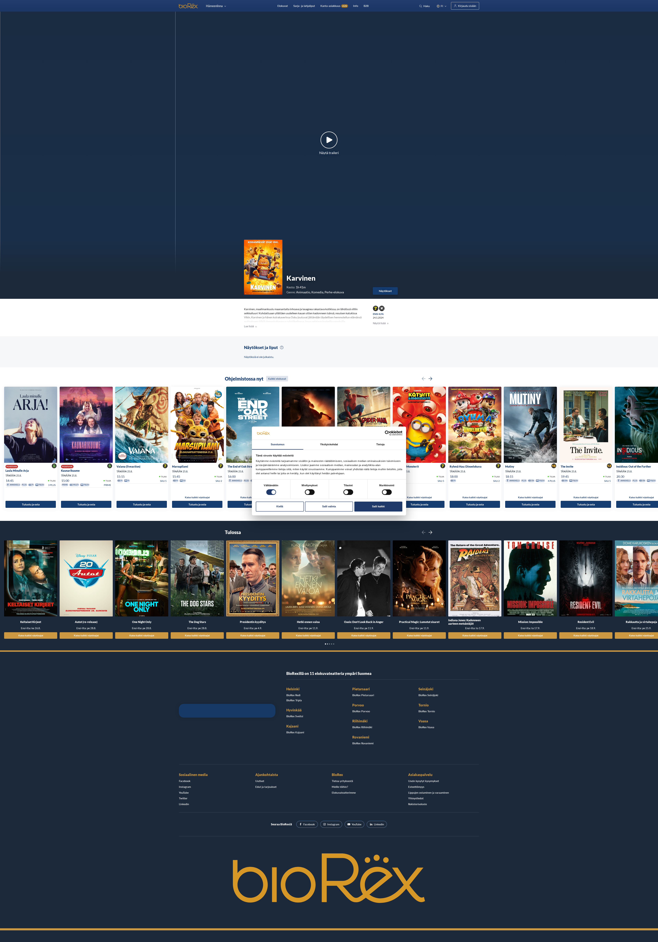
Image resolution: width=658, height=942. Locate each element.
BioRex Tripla (294, 700)
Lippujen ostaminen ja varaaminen (428, 792)
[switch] (310, 492)
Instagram (185, 786)
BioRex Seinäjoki (428, 695)
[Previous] (423, 378)
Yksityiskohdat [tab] (329, 444)
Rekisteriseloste (417, 804)
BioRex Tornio (426, 711)
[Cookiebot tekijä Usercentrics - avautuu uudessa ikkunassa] (387, 433)
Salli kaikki (378, 506)
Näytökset (385, 290)
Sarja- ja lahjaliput (304, 5)
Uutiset (259, 780)
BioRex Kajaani (295, 732)
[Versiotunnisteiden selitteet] (281, 347)
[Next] (430, 378)
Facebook (184, 780)
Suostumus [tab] (278, 444)
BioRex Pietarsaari (363, 695)
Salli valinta (329, 506)
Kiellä (279, 506)
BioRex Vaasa (426, 727)
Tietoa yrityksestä (342, 780)
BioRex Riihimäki (362, 727)
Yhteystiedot (416, 798)
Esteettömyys (416, 786)
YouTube (184, 792)
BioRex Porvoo (361, 711)
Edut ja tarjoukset (266, 786)
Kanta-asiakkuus (333, 5)
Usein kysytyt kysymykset (423, 780)
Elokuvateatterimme (344, 792)
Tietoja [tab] (380, 444)
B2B (366, 5)
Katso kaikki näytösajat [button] (197, 497)
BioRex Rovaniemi (363, 743)
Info (355, 5)
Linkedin (184, 804)
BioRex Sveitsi (294, 716)
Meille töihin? (340, 786)
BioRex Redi (293, 695)
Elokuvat (282, 5)
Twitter (183, 798)
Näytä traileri (329, 153)
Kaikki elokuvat (277, 378)
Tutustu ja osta (31, 504)
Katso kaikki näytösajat (30, 635)
